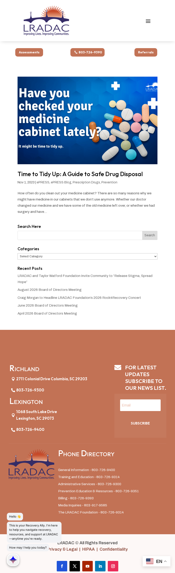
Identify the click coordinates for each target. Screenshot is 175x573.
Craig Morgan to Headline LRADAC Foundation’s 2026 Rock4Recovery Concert (79, 298)
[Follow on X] (74, 566)
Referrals (146, 52)
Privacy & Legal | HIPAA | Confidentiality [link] (87, 549)
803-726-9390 (90, 52)
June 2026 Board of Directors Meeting (48, 305)
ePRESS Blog (61, 182)
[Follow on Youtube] (87, 566)
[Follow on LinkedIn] (100, 566)
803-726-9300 (30, 390)
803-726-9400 (30, 429)
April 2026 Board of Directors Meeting (47, 313)
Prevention (109, 182)
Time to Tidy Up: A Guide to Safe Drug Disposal (80, 174)
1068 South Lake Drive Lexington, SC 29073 (36, 415)
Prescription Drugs (86, 182)
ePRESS (43, 182)
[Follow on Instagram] (113, 566)
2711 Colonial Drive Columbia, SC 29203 (51, 378)
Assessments (29, 52)
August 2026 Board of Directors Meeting (50, 290)
